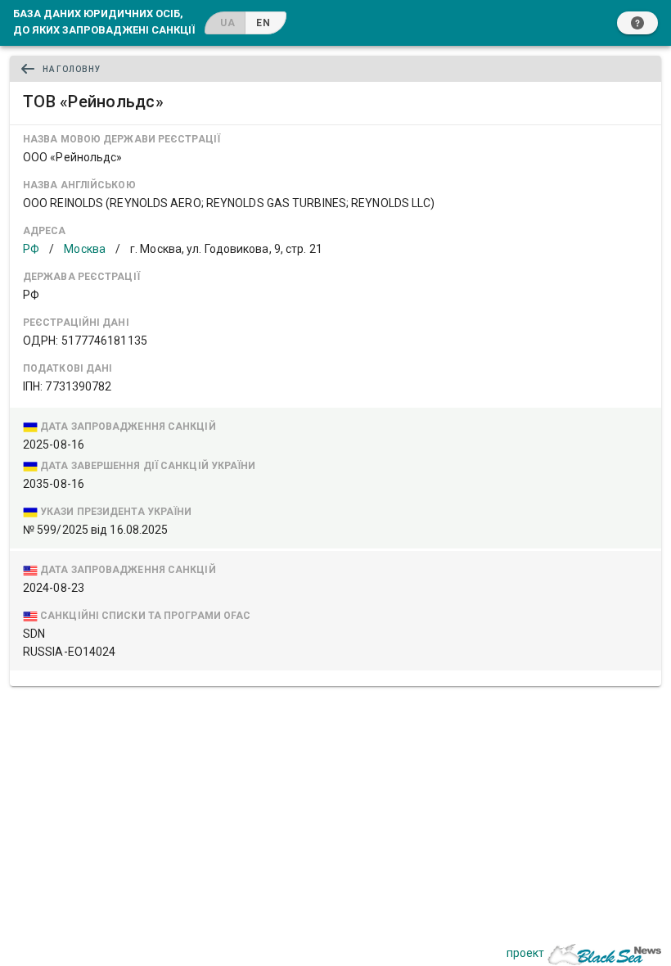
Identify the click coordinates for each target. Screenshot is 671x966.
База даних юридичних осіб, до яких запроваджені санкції (104, 21)
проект (525, 952)
